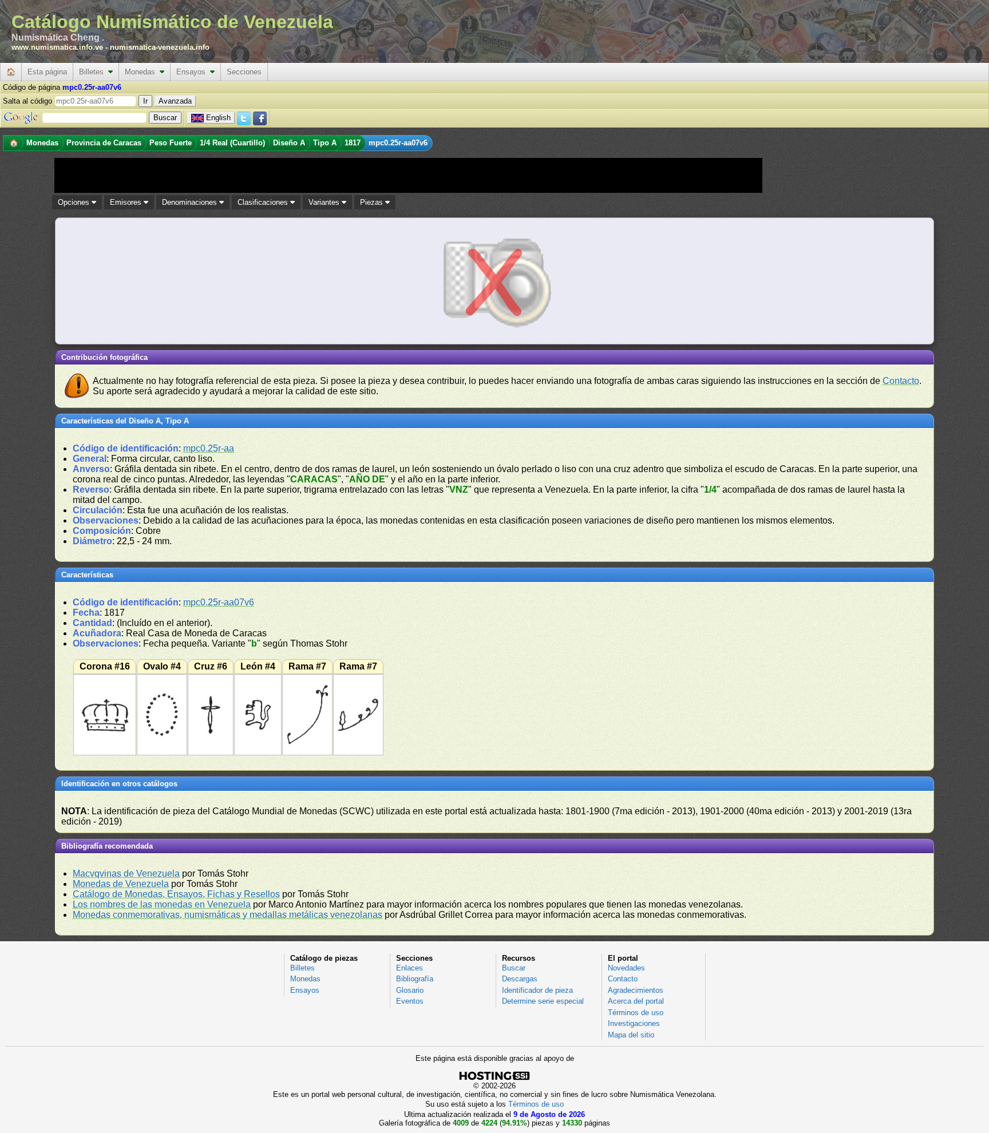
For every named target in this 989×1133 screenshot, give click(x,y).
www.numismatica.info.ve (57, 47)
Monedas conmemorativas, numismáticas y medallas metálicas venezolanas (227, 915)
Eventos (410, 1001)
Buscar (513, 968)
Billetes (93, 72)
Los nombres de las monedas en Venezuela (162, 904)
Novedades (626, 968)
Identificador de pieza (537, 990)
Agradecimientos (635, 990)
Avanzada (175, 101)
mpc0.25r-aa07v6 (218, 602)
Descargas (519, 978)
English (218, 117)
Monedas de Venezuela (121, 884)
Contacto (901, 381)
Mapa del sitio (631, 1035)
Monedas (142, 72)
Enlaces (409, 968)
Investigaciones (634, 1023)
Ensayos (193, 72)
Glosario (410, 990)
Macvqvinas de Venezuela (126, 873)
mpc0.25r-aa (208, 448)
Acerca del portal (636, 1001)
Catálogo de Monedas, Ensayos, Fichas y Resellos (176, 894)
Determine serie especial (543, 1001)
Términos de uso (635, 1012)
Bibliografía (414, 978)
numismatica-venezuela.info (159, 47)
